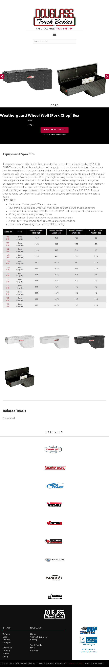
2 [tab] (53, 105)
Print (30, 120)
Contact (34, 650)
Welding (7, 639)
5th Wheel (7, 647)
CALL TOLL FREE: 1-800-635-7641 (54, 134)
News (32, 647)
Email (30, 124)
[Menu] (54, 34)
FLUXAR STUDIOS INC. (74, 663)
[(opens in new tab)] (54, 448)
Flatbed (6, 653)
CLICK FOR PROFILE (89, 652)
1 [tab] (51, 105)
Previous (2, 76)
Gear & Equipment (38, 637)
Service (6, 634)
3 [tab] (55, 105)
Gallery (33, 639)
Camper (7, 642)
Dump (6, 656)
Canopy (6, 650)
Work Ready (36, 645)
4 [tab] (57, 105)
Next (107, 76)
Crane (6, 637)
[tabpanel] (27, 79)
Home (33, 634)
